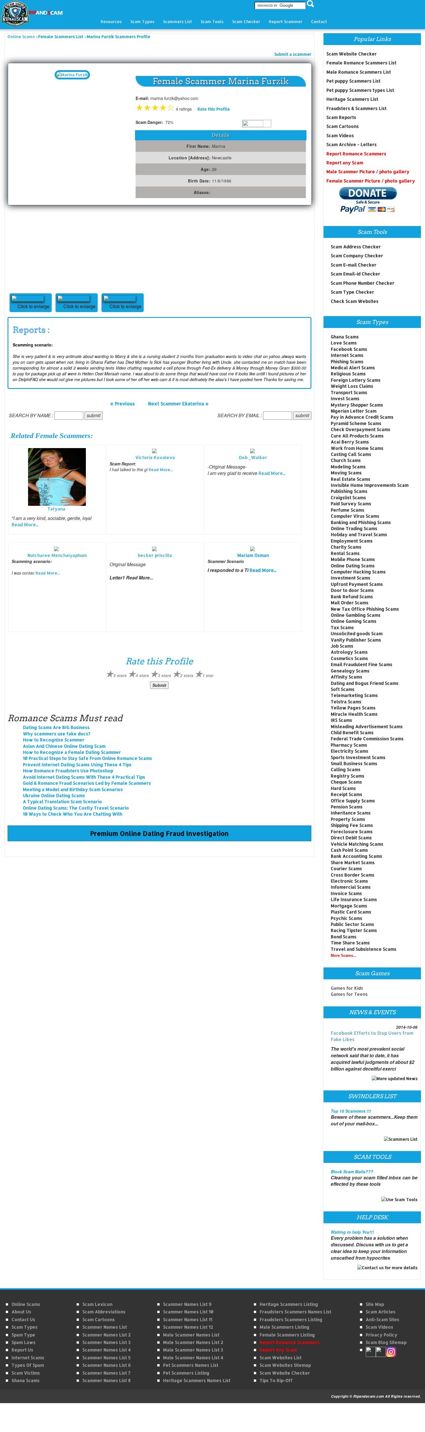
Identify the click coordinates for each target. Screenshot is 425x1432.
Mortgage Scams (349, 906)
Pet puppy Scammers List (353, 81)
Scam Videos (340, 135)
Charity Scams (346, 547)
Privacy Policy (381, 1335)
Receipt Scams (346, 794)
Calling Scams (346, 769)
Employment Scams (352, 541)
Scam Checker (246, 21)
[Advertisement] (51, 248)
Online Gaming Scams (353, 621)
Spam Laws (24, 1342)
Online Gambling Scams (355, 615)
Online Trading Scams (354, 528)
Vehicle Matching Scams (357, 844)
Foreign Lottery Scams (355, 380)
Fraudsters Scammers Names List (295, 1311)
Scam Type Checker (352, 292)
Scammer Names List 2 (106, 1335)
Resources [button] (111, 21)
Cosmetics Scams (349, 658)
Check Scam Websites (354, 301)
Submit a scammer (292, 54)
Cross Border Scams (352, 875)
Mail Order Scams (349, 602)
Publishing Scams (349, 491)
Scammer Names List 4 (106, 1350)
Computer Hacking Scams (358, 572)
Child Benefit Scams (352, 732)
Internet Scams (347, 355)
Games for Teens (349, 994)
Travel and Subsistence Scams (363, 949)
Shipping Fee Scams (352, 825)
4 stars (142, 675)
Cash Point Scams (349, 850)
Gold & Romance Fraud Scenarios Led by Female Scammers (87, 783)
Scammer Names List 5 (106, 1357)
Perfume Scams (347, 510)
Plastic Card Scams (351, 912)
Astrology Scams (349, 652)
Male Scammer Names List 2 (193, 1342)
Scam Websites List (281, 1357)
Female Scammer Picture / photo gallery (370, 181)
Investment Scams (350, 578)
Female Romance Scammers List (361, 63)
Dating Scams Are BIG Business (56, 727)
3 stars (164, 675)
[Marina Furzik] (72, 74)
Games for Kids (347, 988)
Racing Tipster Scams (354, 930)
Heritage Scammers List (352, 99)
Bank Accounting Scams (356, 856)
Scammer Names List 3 (106, 1342)
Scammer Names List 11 (187, 1319)
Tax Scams (342, 627)
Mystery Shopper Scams (357, 405)
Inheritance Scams (351, 813)
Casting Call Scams (351, 454)
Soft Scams (342, 689)
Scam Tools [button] (212, 21)
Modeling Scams (348, 466)
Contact (319, 21)
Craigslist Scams (348, 497)
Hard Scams (343, 788)
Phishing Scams (347, 361)
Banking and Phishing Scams (361, 522)
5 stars (120, 675)
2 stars (186, 675)
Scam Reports (341, 117)
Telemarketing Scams (354, 695)
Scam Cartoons (342, 126)
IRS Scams (341, 720)
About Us (21, 1311)
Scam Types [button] (142, 21)
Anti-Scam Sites (382, 1319)
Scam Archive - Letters (351, 144)
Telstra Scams (346, 701)
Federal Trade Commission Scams (367, 738)
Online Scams (21, 36)
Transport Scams (349, 392)
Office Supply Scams (353, 800)
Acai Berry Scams (350, 442)
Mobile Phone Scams (353, 559)
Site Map (375, 1304)
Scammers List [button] (177, 21)
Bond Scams (343, 936)
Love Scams (344, 343)
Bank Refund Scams (352, 596)
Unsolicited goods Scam (356, 633)
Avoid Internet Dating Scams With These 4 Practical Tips (84, 777)
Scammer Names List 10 (188, 1311)
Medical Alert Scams (353, 367)
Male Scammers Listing (284, 1327)
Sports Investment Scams (358, 757)
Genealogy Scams (350, 671)
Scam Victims (26, 1373)
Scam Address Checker (356, 246)
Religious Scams (348, 373)
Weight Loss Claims (352, 386)
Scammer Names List (104, 1327)
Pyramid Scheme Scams (356, 423)
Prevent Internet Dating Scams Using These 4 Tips (77, 764)
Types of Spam (28, 1365)
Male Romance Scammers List (358, 72)
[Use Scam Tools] (399, 1199)
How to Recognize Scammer (53, 740)
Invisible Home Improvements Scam (370, 485)
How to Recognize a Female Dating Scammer (72, 752)
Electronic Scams (349, 881)
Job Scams (342, 646)
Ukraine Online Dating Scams (54, 795)
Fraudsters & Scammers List (356, 108)
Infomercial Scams (351, 887)
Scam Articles (381, 1311)
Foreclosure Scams (352, 831)
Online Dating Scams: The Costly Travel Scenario (76, 808)
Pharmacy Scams (349, 745)
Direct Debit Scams (351, 837)
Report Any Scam (278, 1350)
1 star (207, 675)
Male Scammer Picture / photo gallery (367, 171)
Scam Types (25, 1327)
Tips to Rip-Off (276, 1380)
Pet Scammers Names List (190, 1365)
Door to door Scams (352, 590)
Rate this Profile (213, 109)
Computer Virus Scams (355, 516)
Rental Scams (345, 553)
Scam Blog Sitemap (386, 1342)
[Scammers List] (400, 1138)
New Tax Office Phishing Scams (365, 609)
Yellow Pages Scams (353, 708)
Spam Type (23, 1335)
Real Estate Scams (350, 479)
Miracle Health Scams (354, 714)
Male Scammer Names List (191, 1335)
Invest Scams (345, 398)
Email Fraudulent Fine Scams (361, 664)
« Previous (122, 403)
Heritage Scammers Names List (196, 1380)
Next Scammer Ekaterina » (178, 403)
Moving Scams (346, 473)
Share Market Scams (353, 862)
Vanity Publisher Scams (356, 640)
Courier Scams (346, 868)
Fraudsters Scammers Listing (291, 1319)
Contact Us (23, 1319)
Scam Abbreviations (103, 1311)
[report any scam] (361, 200)
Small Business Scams (354, 763)
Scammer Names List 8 (106, 1380)
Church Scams (346, 460)
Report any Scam (344, 162)
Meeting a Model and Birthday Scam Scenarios (73, 789)
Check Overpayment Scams (360, 429)
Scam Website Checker (351, 54)
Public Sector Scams (352, 924)
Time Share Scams (350, 943)
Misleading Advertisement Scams (367, 726)
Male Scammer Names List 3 (193, 1350)
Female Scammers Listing (287, 1335)
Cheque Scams (346, 782)
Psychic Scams (346, 918)
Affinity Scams (346, 677)
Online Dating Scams (353, 565)
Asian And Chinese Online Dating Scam (64, 746)
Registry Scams (347, 776)
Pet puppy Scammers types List (360, 90)
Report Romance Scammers (356, 153)
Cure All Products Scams (357, 436)
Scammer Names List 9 (187, 1304)
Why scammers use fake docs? (56, 733)
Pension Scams (347, 807)
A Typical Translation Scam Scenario (62, 801)
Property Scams (348, 819)
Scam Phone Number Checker (362, 283)
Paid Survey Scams (351, 503)
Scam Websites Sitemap (285, 1365)
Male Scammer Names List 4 (193, 1357)
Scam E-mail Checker (353, 265)
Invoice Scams (346, 893)
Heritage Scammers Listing (289, 1304)
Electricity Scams (349, 751)
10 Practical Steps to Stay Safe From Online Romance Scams (87, 758)
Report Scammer (285, 21)
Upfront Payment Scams (357, 584)
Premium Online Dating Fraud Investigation (159, 833)
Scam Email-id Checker (355, 274)
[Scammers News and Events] (394, 1078)
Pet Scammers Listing (186, 1373)
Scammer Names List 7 (106, 1373)
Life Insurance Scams (354, 899)
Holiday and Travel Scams (359, 534)
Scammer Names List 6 (106, 1365)
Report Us (22, 1350)
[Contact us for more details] (387, 1267)
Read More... (25, 524)
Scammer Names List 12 (188, 1327)
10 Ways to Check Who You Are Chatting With (72, 814)
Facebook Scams (349, 349)
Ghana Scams (345, 337)
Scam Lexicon (97, 1304)
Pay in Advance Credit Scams (362, 417)
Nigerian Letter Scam (353, 411)
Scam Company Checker (357, 255)
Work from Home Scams (357, 448)
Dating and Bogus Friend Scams (364, 683)
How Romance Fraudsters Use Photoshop (68, 770)
